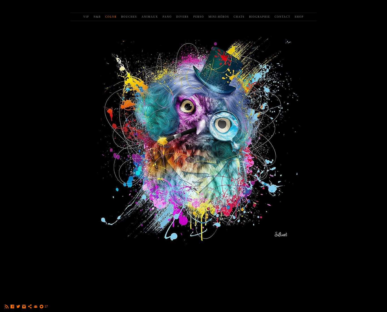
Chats (239, 16)
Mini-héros (219, 16)
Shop (299, 16)
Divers (182, 16)
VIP (86, 16)
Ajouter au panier (193, 266)
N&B (97, 16)
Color (111, 16)
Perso (198, 16)
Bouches (129, 16)
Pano (167, 16)
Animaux (150, 16)
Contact (282, 16)
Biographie (259, 16)
